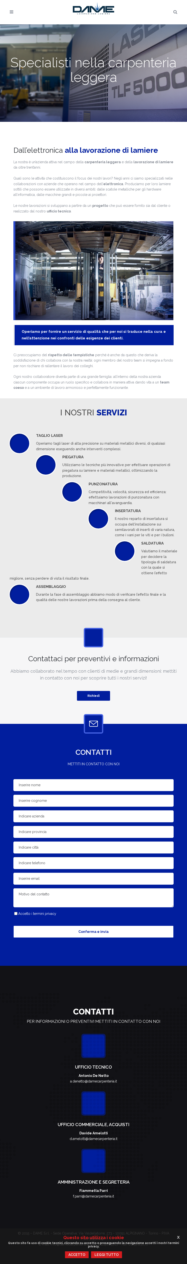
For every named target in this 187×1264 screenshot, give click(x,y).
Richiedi (93, 696)
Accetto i (37, 914)
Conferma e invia (93, 932)
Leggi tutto (106, 1255)
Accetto (76, 1255)
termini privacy (44, 914)
